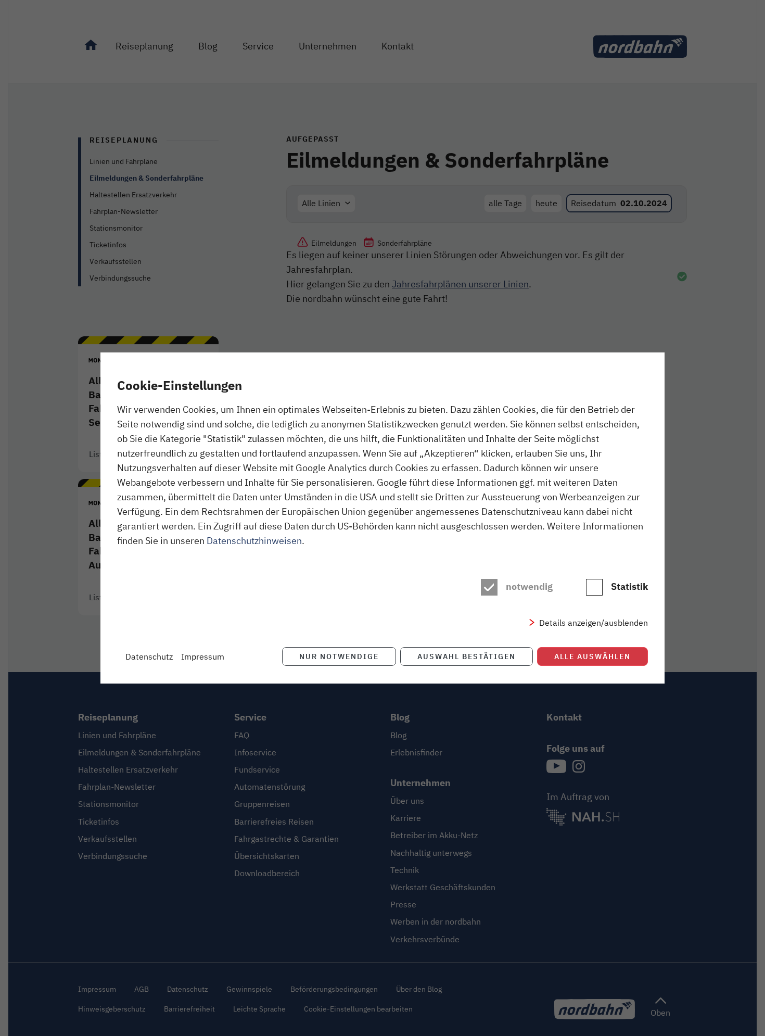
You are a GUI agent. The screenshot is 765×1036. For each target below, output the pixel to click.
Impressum (202, 656)
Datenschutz (149, 656)
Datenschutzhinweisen (254, 540)
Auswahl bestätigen (466, 656)
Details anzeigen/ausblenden (593, 622)
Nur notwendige (339, 656)
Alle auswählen (592, 656)
